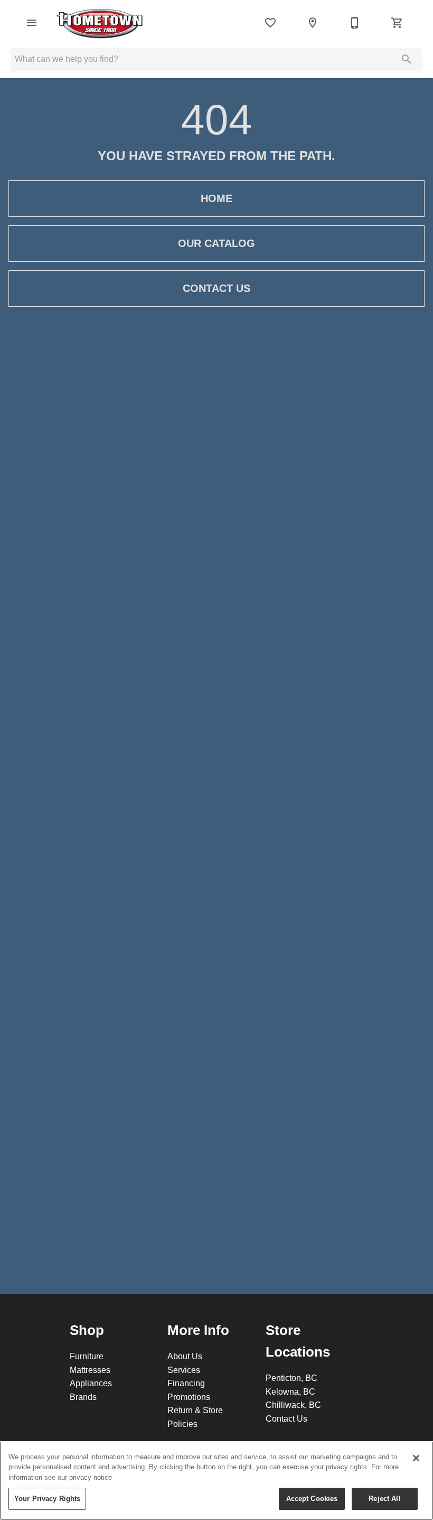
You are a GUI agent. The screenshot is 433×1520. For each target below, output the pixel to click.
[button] (31, 22)
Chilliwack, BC (293, 1404)
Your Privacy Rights (47, 1498)
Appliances (91, 1383)
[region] (216, 1480)
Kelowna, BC (290, 1391)
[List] (270, 22)
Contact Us (216, 288)
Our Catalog (216, 243)
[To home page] (100, 23)
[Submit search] (406, 59)
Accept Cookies (312, 1498)
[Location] (312, 22)
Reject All (384, 1498)
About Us (184, 1356)
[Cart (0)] (397, 22)
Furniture (86, 1356)
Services (183, 1370)
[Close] (416, 1458)
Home (216, 198)
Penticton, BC (291, 1377)
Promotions (188, 1397)
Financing (186, 1383)
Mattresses (90, 1370)
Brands (83, 1397)
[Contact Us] (355, 22)
